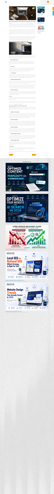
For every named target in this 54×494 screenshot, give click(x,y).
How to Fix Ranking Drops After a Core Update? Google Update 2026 (41, 31)
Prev (11, 154)
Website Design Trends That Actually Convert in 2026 (13, 311)
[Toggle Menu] (48, 2)
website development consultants (28, 37)
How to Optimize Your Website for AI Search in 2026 (13, 222)
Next (34, 154)
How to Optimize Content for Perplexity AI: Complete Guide (41, 14)
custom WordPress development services (21, 77)
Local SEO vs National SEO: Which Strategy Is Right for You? (15, 280)
